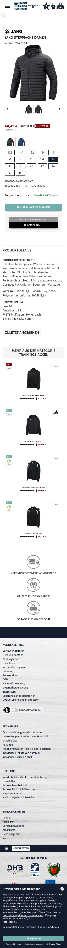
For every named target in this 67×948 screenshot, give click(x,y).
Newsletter (9, 781)
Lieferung (8, 671)
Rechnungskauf (11, 834)
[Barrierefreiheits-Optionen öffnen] (7, 710)
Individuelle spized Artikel (17, 757)
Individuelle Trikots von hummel (21, 752)
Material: (9, 291)
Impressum (9, 691)
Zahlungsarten (11, 659)
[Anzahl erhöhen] (28, 195)
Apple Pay (8, 821)
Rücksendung (10, 675)
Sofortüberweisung (13, 825)
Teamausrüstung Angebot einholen (23, 732)
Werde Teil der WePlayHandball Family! (25, 777)
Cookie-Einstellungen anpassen (21, 699)
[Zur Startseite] (25, 6)
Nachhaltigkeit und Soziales (18, 797)
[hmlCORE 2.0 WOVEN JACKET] (33, 475)
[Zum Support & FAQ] (46, 5)
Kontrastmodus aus (30, 710)
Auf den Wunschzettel (35, 219)
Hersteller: (11, 302)
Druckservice (10, 740)
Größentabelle (38, 186)
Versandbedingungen (15, 667)
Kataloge (8, 744)
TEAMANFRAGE (33, 225)
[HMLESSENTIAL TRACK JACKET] (33, 383)
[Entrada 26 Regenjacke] (33, 429)
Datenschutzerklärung (15, 687)
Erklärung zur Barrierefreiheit (19, 695)
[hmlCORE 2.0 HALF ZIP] (33, 521)
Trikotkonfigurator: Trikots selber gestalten (27, 748)
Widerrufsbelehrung (14, 683)
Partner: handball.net (15, 785)
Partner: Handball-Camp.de (19, 789)
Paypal (6, 817)
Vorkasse (8, 838)
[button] (8, 6)
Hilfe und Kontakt (13, 654)
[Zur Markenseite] (13, 32)
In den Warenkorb (33, 207)
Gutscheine (9, 663)
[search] (33, 15)
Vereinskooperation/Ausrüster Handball (25, 736)
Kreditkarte (9, 829)
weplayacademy (12, 793)
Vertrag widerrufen (13, 650)
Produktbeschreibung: (19, 260)
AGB (5, 679)
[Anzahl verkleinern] (18, 195)
